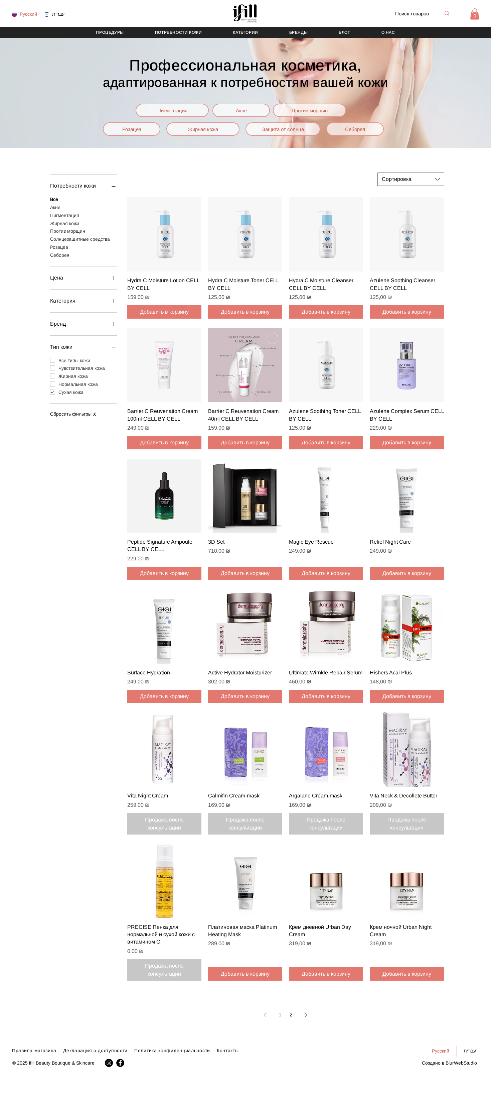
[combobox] (410, 179)
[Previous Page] (265, 1014)
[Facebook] (120, 1063)
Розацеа (59, 247)
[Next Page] (306, 1014)
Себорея (59, 255)
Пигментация (64, 215)
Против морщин (67, 231)
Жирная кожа (64, 223)
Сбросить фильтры (73, 414)
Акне (55, 207)
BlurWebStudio (461, 1063)
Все (54, 199)
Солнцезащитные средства (80, 239)
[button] (474, 13)
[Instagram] (109, 1063)
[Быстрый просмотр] (164, 234)
